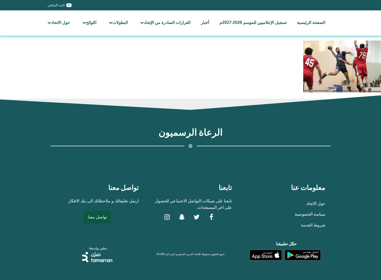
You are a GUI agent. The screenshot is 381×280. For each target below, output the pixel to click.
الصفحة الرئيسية (311, 22)
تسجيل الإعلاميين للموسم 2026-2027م (253, 22)
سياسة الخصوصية (310, 214)
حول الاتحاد (60, 22)
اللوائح (91, 22)
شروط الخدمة (313, 225)
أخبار (205, 22)
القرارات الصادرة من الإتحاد (167, 22)
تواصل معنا (97, 217)
